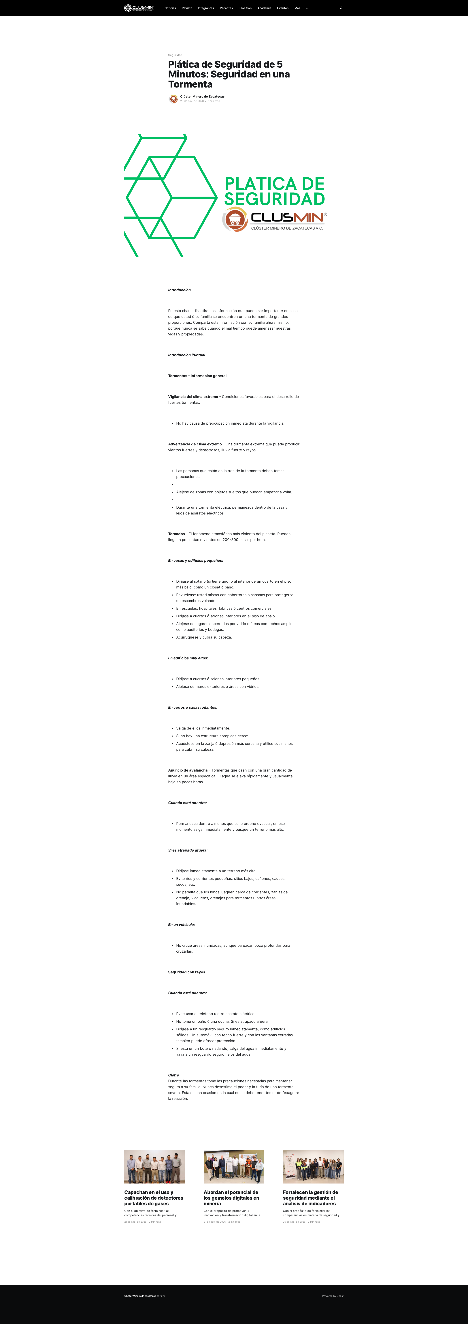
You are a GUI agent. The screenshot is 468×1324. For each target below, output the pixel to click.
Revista (187, 8)
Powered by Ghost (333, 1295)
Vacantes (226, 8)
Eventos (283, 8)
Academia (264, 8)
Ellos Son (245, 8)
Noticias (170, 8)
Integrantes (206, 8)
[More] (308, 8)
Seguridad (175, 55)
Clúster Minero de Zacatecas (202, 96)
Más (297, 8)
